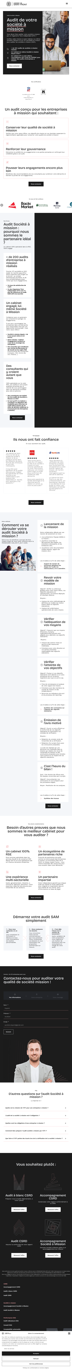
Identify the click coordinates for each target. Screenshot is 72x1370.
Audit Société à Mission (12, 1310)
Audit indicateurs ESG (11, 1321)
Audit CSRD (7, 1295)
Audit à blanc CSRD (10, 1291)
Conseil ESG (8, 1325)
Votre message (58, 997)
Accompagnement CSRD (12, 1287)
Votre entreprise (36, 997)
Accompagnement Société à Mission (16, 1306)
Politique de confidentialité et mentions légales (36, 1367)
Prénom (6, 1013)
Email (6, 1022)
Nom (5, 1005)
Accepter (36, 1353)
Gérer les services (9, 1348)
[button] (69, 1333)
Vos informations (15, 997)
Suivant (8, 1032)
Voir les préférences (36, 1364)
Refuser (36, 1359)
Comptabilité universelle (12, 1329)
